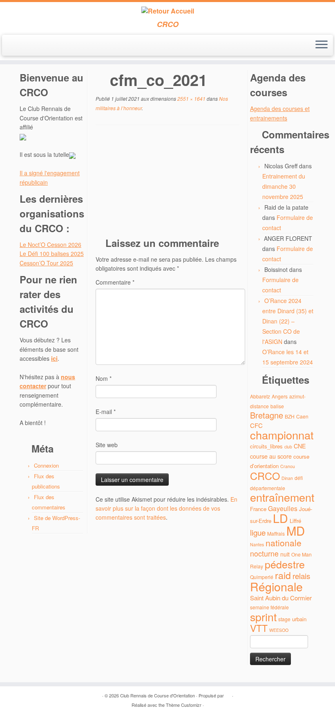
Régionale (276, 586)
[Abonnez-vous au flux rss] (14, 46)
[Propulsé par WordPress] (228, 694)
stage (284, 618)
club (288, 446)
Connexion (46, 465)
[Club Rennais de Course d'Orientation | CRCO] (167, 11)
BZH (290, 416)
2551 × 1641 (190, 98)
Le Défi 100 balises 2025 (52, 253)
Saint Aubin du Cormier (281, 597)
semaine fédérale (269, 607)
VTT (259, 628)
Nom (104, 378)
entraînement (282, 497)
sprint (263, 616)
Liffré (295, 521)
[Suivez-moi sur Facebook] (36, 46)
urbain (299, 619)
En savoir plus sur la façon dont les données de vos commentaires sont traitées (166, 508)
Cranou (287, 466)
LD (280, 517)
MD (295, 530)
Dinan (287, 478)
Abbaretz (260, 396)
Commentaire (115, 282)
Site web (107, 445)
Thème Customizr (183, 704)
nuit (285, 554)
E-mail (106, 411)
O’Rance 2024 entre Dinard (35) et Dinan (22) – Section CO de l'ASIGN (287, 321)
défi (299, 477)
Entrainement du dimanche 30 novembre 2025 (283, 186)
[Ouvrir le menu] (321, 45)
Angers (280, 396)
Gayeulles (282, 508)
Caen (302, 416)
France (258, 509)
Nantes (257, 544)
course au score (271, 456)
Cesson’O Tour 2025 (46, 263)
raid (283, 575)
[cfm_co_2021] (167, 183)
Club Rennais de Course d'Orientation (157, 695)
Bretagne (266, 415)
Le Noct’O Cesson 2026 (50, 244)
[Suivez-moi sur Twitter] (25, 46)
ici (54, 358)
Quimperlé (261, 576)
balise (277, 406)
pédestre (285, 564)
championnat (282, 435)
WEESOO (278, 630)
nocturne (264, 553)
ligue (258, 532)
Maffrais (276, 533)
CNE (300, 445)
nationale (284, 542)
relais (301, 575)
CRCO (265, 475)
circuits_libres (266, 446)
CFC (256, 425)
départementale (267, 487)
